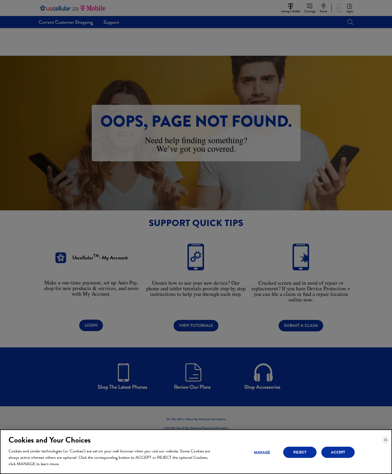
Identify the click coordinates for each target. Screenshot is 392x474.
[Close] (385, 440)
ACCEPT (338, 452)
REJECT (299, 452)
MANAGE (262, 452)
